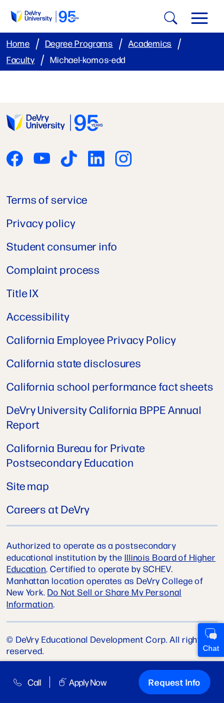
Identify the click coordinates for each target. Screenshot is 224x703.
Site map (28, 485)
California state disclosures (74, 362)
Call (34, 682)
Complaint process (53, 269)
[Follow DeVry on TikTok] (69, 159)
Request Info (174, 682)
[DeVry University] (45, 16)
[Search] (169, 19)
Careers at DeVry (48, 509)
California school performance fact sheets (110, 386)
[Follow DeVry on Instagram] (123, 159)
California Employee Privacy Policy (91, 339)
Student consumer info (62, 246)
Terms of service (47, 199)
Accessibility (38, 316)
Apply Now (88, 682)
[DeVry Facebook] (15, 159)
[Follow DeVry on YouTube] (42, 159)
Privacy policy (41, 222)
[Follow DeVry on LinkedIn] (96, 159)
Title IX (23, 292)
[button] (199, 20)
